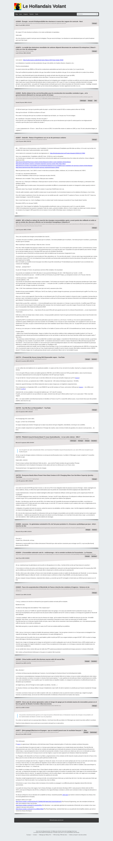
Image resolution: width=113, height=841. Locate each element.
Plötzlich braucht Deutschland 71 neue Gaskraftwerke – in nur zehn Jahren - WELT (51, 437)
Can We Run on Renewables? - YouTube (36, 408)
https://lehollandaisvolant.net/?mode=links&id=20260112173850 (67, 153)
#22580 (18, 659)
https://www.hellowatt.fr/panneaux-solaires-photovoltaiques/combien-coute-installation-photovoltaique (43, 162)
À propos (29, 834)
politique (94, 556)
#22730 (18, 475)
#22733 (18, 437)
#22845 (18, 93)
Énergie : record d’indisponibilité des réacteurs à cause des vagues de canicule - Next (52, 21)
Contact (35, 834)
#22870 (18, 47)
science (94, 529)
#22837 (18, 137)
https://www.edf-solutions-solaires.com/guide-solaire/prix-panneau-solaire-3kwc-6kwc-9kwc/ (41, 163)
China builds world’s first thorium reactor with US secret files (43, 659)
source (77, 378)
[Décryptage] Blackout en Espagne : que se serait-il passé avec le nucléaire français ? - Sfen (54, 730)
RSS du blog (56, 834)
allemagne (83, 100)
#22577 (18, 730)
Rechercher (96, 14)
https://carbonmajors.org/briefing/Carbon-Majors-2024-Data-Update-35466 (43, 60)
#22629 (18, 587)
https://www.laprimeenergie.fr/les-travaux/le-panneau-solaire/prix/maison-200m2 (37, 167)
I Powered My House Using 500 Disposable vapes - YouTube (43, 357)
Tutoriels (31, 14)
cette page (65, 794)
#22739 (18, 408)
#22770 (18, 357)
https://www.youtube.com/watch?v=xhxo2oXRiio (29, 805)
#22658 (18, 524)
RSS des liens (63, 834)
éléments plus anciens (56, 820)
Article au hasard (73, 834)
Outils (36, 14)
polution (94, 359)
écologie (81, 440)
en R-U (23, 389)
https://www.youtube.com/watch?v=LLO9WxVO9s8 (29, 809)
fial (95, 100)
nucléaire (94, 440)
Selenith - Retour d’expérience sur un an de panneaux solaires (44, 137)
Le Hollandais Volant (44, 6)
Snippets (25, 14)
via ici (18, 744)
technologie (93, 732)
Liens (20, 14)
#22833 (18, 220)
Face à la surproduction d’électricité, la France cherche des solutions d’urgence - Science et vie (55, 587)
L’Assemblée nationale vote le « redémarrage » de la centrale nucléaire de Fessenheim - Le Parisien (57, 552)
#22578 (18, 702)
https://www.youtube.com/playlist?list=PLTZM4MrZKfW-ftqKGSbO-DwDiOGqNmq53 (38, 801)
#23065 (18, 21)
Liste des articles (82, 834)
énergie (94, 23)
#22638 (18, 552)
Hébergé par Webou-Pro (45, 834)
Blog (16, 14)
